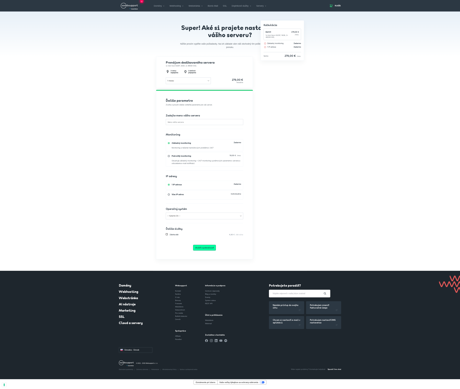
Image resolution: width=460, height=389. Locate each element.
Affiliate (178, 336)
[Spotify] (225, 340)
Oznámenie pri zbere (205, 382)
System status (210, 300)
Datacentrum (180, 310)
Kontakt (178, 291)
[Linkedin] (216, 340)
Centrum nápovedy (212, 291)
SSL (225, 6)
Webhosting (128, 292)
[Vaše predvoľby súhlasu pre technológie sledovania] (4, 385)
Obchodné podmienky (126, 369)
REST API (209, 303)
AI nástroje (127, 304)
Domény (125, 285)
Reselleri (178, 339)
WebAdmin (179, 307)
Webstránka (128, 298)
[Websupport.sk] (129, 5)
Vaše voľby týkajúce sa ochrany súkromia (238, 382)
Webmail (208, 323)
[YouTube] (220, 340)
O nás (177, 297)
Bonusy (178, 300)
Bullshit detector (181, 316)
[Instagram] (211, 340)
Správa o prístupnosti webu (188, 369)
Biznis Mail (213, 6)
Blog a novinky (210, 294)
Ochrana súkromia (142, 369)
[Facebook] (206, 340)
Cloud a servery (131, 323)
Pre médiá (179, 313)
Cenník (178, 319)
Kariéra (178, 294)
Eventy (207, 297)
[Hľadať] (325, 293)
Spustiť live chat (334, 369)
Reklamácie (155, 369)
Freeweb (178, 303)
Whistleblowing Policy (169, 369)
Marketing (127, 310)
